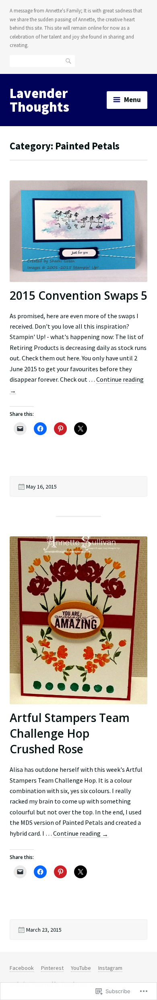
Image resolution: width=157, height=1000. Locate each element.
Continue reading (80, 833)
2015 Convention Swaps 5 (78, 295)
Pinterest (52, 967)
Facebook (22, 967)
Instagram (110, 967)
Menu (132, 99)
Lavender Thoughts (39, 100)
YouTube (81, 967)
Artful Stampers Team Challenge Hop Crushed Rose (70, 733)
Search (69, 60)
